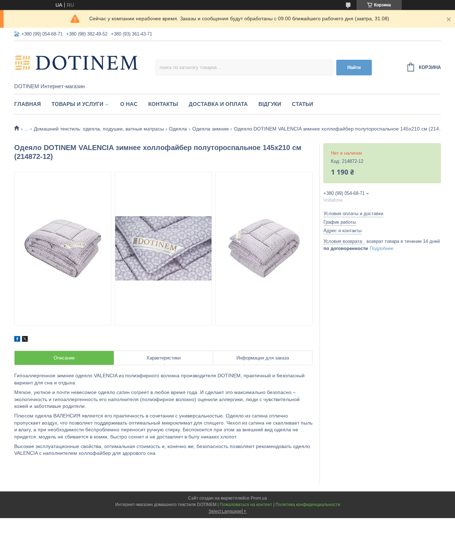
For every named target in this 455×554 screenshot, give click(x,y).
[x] (25, 340)
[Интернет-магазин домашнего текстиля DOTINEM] (76, 62)
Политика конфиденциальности (307, 504)
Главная (27, 104)
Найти (354, 67)
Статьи (302, 104)
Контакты (163, 104)
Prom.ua (259, 498)
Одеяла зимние (210, 129)
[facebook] (17, 340)
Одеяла (178, 129)
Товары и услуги (77, 104)
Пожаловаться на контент (246, 504)
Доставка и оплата (218, 104)
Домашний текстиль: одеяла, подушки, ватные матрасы (99, 129)
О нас (129, 104)
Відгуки (269, 104)
